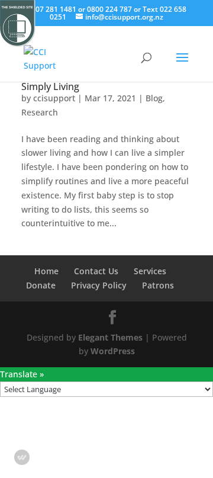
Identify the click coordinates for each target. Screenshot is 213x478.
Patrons (158, 285)
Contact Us (96, 271)
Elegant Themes (110, 337)
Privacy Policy (99, 285)
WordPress (113, 351)
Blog (154, 98)
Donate (41, 285)
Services (150, 271)
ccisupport (54, 98)
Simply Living (50, 86)
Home (46, 271)
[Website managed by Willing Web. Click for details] (22, 457)
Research (39, 112)
